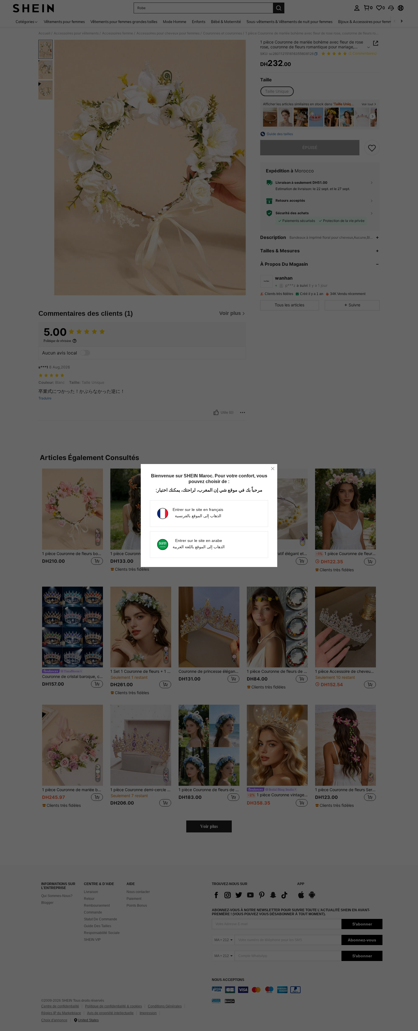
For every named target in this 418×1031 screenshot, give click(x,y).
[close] (272, 468)
